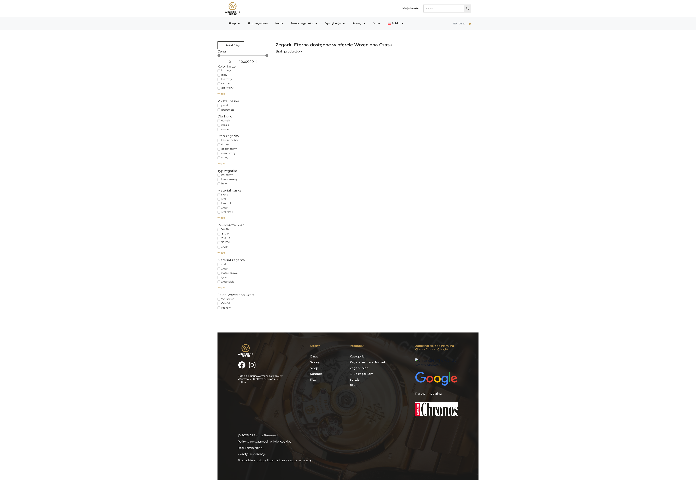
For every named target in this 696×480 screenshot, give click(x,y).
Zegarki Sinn (359, 368)
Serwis (354, 379)
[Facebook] (242, 365)
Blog (353, 385)
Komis (279, 23)
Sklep (232, 23)
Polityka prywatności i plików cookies (264, 441)
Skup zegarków (257, 23)
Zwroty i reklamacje (252, 454)
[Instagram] (252, 365)
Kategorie (357, 356)
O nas (376, 23)
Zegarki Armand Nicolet (367, 362)
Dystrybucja (333, 23)
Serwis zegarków (302, 23)
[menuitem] (395, 23)
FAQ (313, 379)
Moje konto (410, 8)
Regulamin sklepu (251, 448)
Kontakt (316, 374)
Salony (356, 23)
